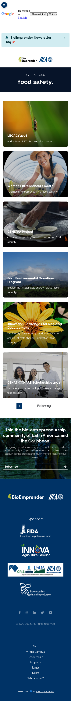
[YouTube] (50, 613)
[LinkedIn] (34, 613)
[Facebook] (20, 613)
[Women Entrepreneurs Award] (35, 174)
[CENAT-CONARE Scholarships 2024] (35, 375)
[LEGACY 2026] (35, 124)
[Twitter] (42, 613)
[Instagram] (26, 613)
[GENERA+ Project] (35, 224)
